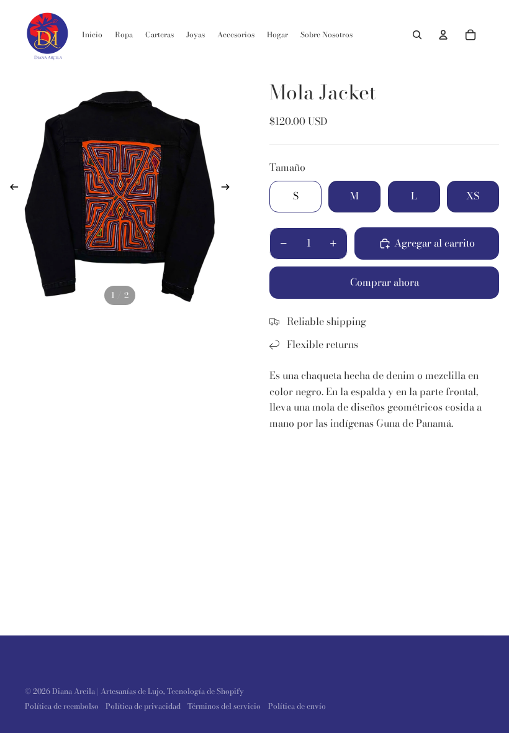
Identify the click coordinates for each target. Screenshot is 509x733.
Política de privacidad (143, 706)
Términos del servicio (224, 706)
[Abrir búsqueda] (417, 34)
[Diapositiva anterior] (10, 189)
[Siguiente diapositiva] (229, 189)
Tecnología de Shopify (205, 691)
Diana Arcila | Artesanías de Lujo (107, 691)
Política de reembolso (62, 706)
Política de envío (297, 706)
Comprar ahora (384, 282)
